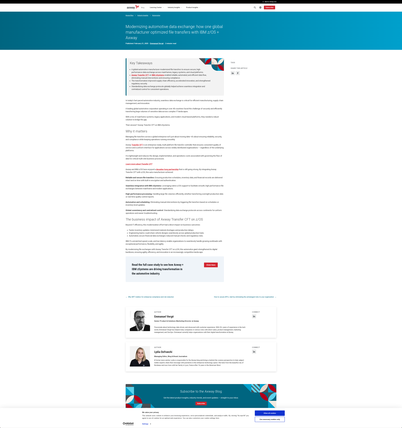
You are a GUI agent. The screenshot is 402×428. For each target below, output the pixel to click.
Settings (145, 424)
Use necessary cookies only (270, 419)
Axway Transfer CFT (140, 75)
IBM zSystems (158, 75)
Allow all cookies (270, 413)
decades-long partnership (167, 169)
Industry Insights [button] (174, 7)
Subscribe (269, 7)
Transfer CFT (137, 145)
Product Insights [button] (192, 7)
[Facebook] (238, 73)
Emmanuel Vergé (157, 43)
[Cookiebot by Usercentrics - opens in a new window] (128, 423)
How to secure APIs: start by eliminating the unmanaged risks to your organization (244, 297)
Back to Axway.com (270, 2)
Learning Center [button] (156, 7)
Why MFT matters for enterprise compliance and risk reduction (151, 297)
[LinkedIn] (233, 73)
